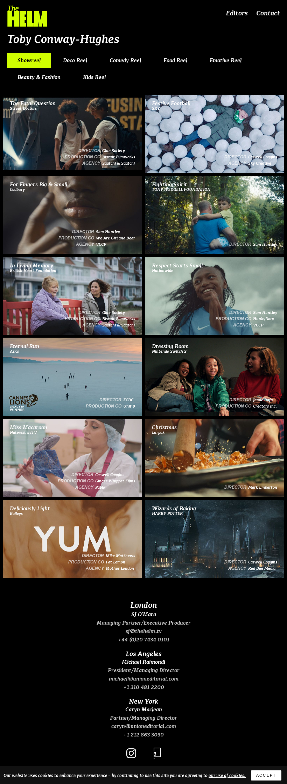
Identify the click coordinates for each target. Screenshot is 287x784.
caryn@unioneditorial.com (143, 725)
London (143, 604)
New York (143, 701)
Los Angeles (144, 653)
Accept (266, 775)
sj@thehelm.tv (144, 630)
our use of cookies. (227, 775)
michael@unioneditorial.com (143, 678)
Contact (268, 12)
